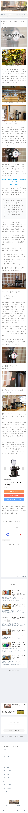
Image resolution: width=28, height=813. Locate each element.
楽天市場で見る (14, 495)
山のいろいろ (14, 770)
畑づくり (14, 792)
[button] (25, 383)
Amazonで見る (14, 491)
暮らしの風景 (14, 788)
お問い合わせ (20, 806)
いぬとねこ (14, 756)
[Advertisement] (14, 559)
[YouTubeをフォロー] (20, 534)
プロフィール (14, 808)
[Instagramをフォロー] (7, 534)
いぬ (14, 753)
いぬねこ (14, 749)
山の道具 (14, 774)
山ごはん (14, 767)
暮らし (14, 781)
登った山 (14, 777)
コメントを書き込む (14, 730)
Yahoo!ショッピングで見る (14, 499)
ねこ (14, 760)
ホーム (7, 806)
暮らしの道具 (6, 540)
